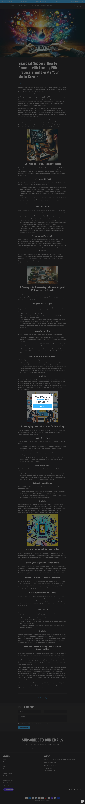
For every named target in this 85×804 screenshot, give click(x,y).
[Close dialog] (51, 395)
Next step (42, 406)
